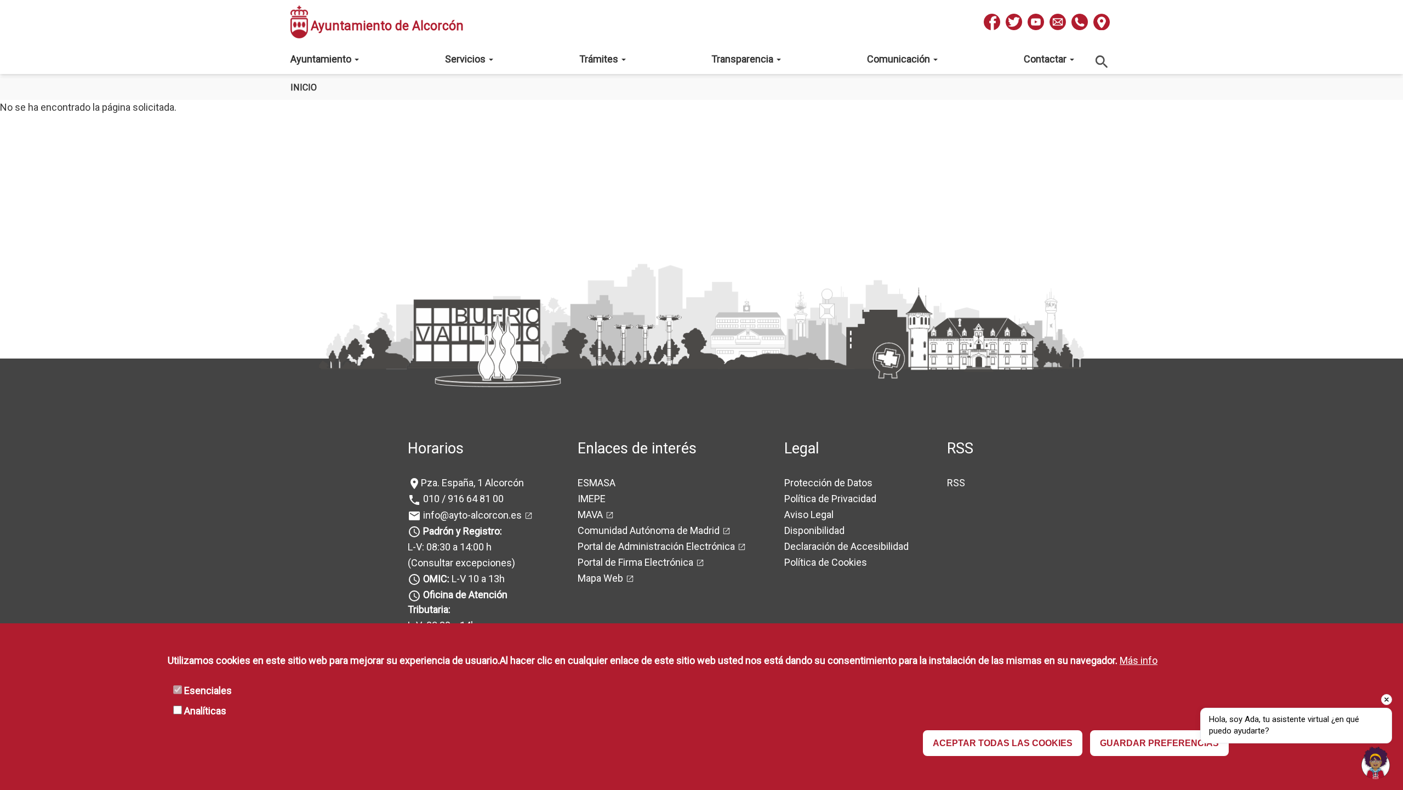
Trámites (599, 59)
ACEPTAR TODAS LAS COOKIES (1003, 743)
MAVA (590, 514)
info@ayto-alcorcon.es (471, 515)
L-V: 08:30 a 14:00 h (450, 547)
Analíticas (205, 711)
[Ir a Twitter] (1014, 22)
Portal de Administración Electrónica (656, 546)
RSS (956, 482)
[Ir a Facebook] (992, 22)
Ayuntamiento (321, 59)
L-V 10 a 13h (464, 578)
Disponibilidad (814, 530)
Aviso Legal (809, 514)
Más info (1138, 660)
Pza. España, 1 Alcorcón (472, 482)
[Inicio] (299, 22)
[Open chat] (1375, 762)
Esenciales (208, 690)
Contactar (1046, 59)
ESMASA (596, 482)
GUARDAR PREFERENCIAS (1159, 743)
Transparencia (743, 59)
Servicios (466, 59)
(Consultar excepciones (460, 563)
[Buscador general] (1102, 61)
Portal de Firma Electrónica (635, 562)
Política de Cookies (825, 562)
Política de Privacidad (830, 498)
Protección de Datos (828, 482)
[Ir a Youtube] (1036, 22)
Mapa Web (600, 578)
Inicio (303, 87)
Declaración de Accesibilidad (846, 546)
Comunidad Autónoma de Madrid (649, 530)
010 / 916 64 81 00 (462, 498)
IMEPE (592, 498)
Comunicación (899, 59)
